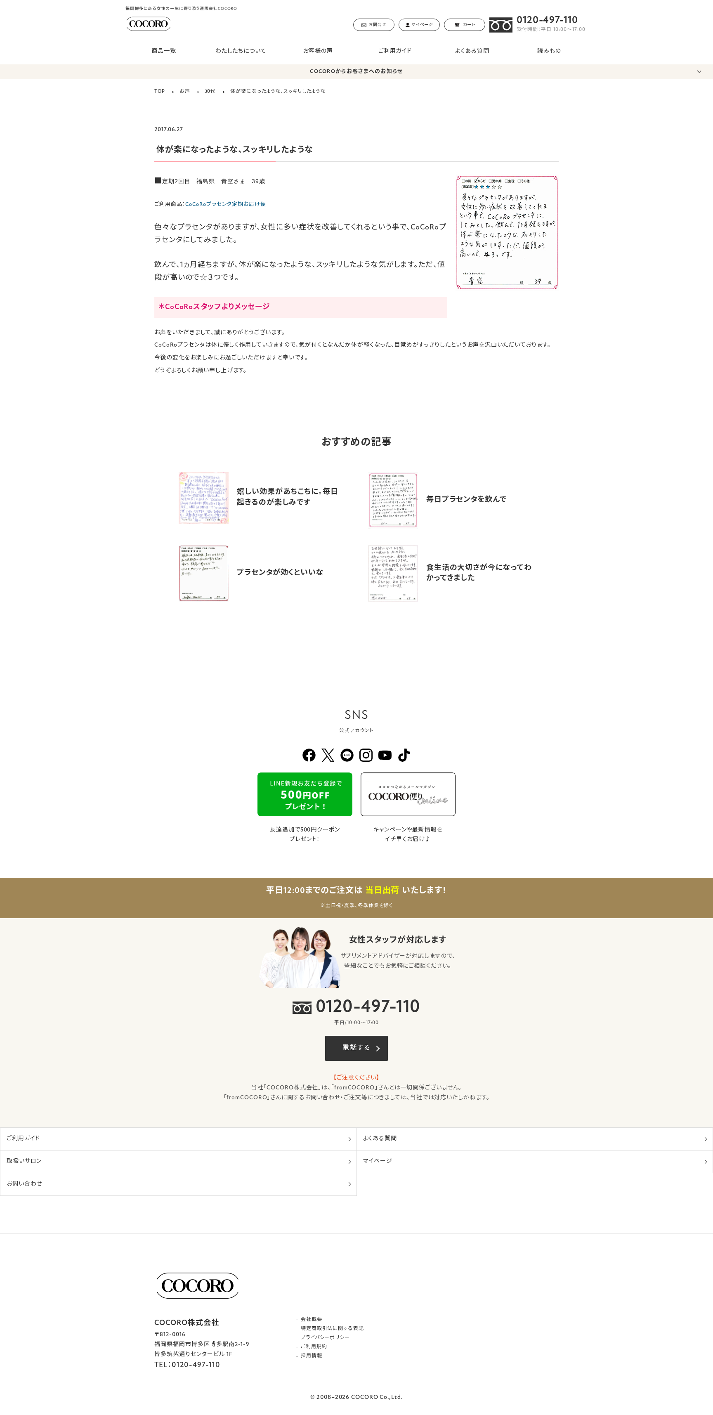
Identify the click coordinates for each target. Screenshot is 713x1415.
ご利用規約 (314, 1346)
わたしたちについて (241, 51)
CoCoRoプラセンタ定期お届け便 (225, 204)
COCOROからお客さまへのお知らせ (356, 71)
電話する (356, 1048)
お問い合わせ (24, 1184)
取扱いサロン (24, 1161)
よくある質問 (472, 51)
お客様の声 (318, 51)
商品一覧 (163, 51)
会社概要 (311, 1319)
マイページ (378, 1161)
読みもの (549, 51)
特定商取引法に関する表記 (332, 1328)
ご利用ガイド (395, 51)
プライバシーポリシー (325, 1337)
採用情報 (311, 1356)
